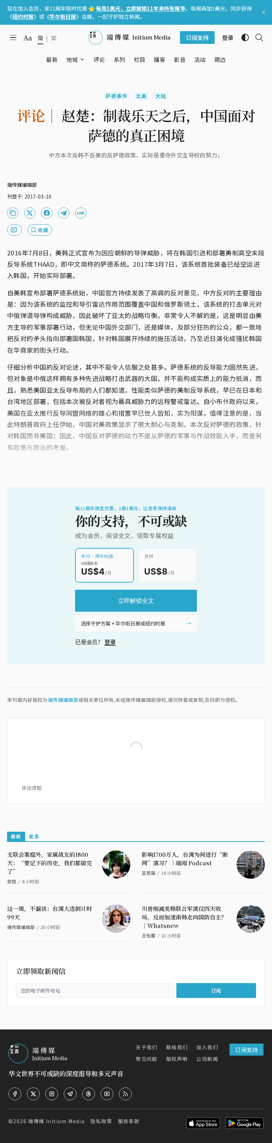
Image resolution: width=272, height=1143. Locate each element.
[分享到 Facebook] (46, 213)
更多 (34, 836)
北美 (141, 95)
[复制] (12, 213)
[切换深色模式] (242, 37)
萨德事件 (117, 95)
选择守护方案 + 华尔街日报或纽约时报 (123, 623)
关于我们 (147, 1047)
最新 (16, 836)
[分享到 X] (29, 213)
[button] (72, 59)
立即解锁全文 (136, 600)
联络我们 (177, 1047)
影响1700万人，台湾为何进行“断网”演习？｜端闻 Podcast (185, 858)
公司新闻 (207, 1058)
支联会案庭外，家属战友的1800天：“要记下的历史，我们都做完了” (49, 863)
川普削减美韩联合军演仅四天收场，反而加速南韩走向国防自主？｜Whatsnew (184, 917)
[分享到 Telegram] (63, 213)
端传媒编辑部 (63, 699)
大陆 (160, 95)
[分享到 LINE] (80, 213)
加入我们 (207, 1047)
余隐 (11, 881)
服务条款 (129, 1121)
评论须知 (31, 787)
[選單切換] (82, 59)
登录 (110, 641)
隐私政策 (101, 1121)
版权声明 (177, 1058)
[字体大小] (27, 38)
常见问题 (147, 1058)
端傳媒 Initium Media (56, 1121)
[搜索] (256, 37)
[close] (263, 12)
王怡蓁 (148, 935)
